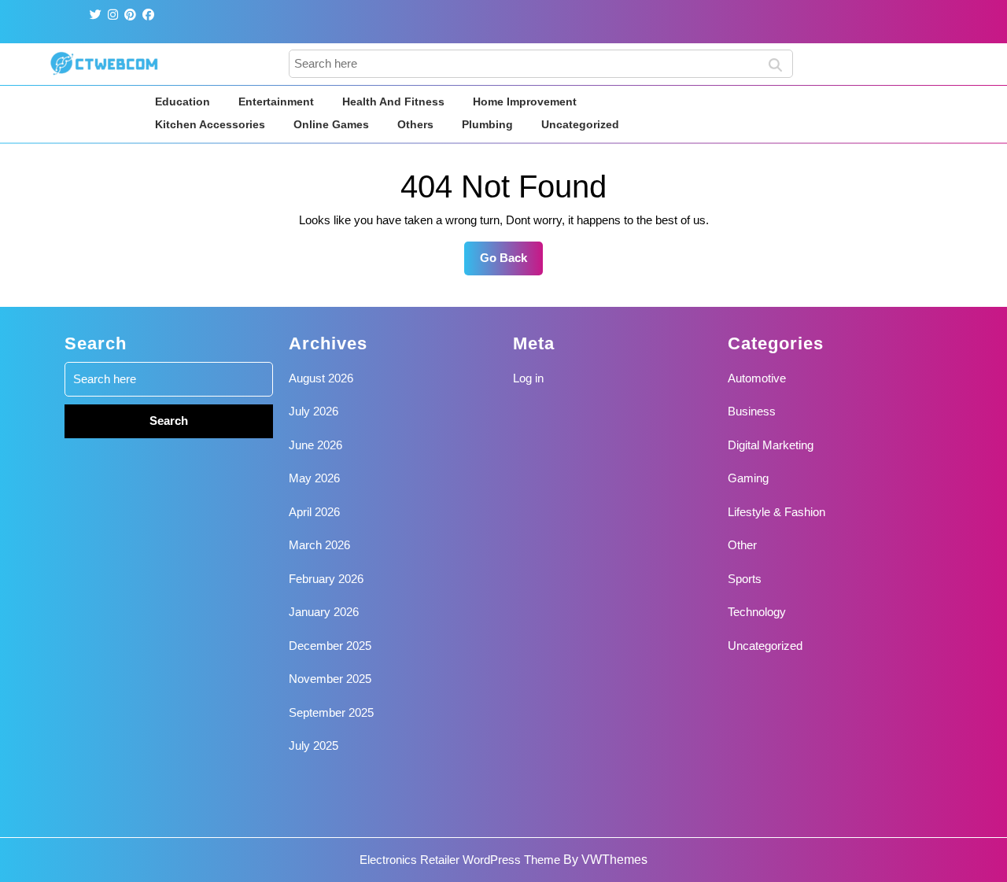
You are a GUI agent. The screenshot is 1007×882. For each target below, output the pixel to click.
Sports (745, 578)
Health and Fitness (393, 101)
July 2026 (313, 411)
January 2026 (324, 611)
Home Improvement (525, 101)
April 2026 (314, 511)
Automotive (757, 378)
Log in (528, 378)
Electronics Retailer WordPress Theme (460, 859)
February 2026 (326, 578)
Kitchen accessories (210, 124)
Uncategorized (580, 124)
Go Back (511, 262)
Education (182, 101)
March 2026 (319, 545)
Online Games (331, 124)
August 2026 (321, 378)
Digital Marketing (770, 445)
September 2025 (331, 712)
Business (752, 411)
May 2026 (314, 478)
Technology (757, 611)
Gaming (748, 478)
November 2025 (330, 678)
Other (742, 545)
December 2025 (330, 645)
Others (415, 124)
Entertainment (276, 101)
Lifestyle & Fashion (776, 511)
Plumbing (487, 124)
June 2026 (315, 445)
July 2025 (313, 745)
